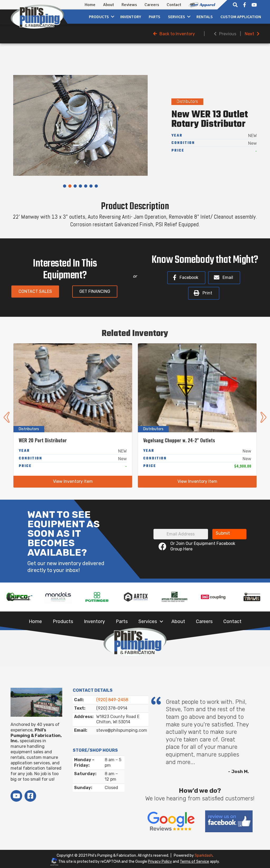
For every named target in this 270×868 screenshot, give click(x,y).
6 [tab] (91, 186)
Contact (174, 4)
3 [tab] (75, 186)
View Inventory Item (73, 481)
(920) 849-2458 (112, 699)
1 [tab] (64, 186)
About (108, 4)
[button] (112, 16)
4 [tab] (80, 186)
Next (249, 33)
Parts (154, 16)
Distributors (187, 101)
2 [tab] (70, 186)
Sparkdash (204, 855)
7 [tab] (96, 186)
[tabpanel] (80, 125)
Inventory (130, 16)
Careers (151, 4)
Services (147, 621)
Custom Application (240, 16)
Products (99, 16)
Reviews (129, 4)
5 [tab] (85, 186)
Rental (204, 16)
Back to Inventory (177, 33)
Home (90, 4)
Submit (223, 533)
